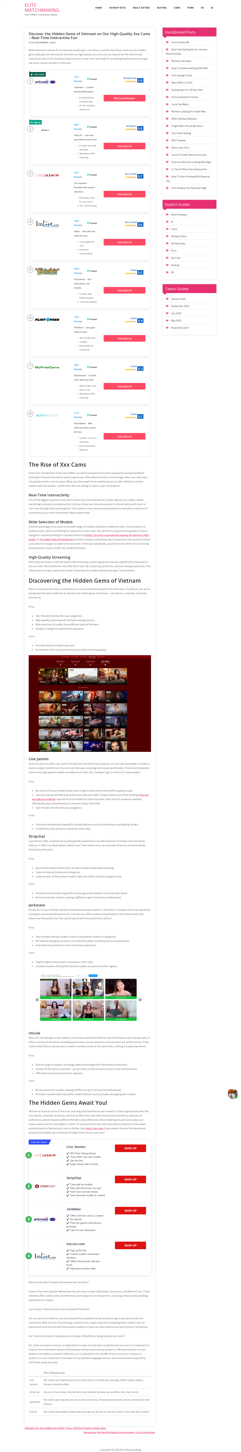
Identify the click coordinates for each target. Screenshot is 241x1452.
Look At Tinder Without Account (189, 155)
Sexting (162, 7)
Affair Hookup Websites (184, 118)
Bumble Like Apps (181, 61)
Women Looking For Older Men (188, 111)
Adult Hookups (179, 214)
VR (202, 7)
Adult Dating (141, 7)
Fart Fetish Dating (181, 133)
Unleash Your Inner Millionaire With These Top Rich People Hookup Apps (65, 1428)
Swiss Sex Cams (94, 1128)
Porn (190, 7)
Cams (177, 7)
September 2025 (180, 306)
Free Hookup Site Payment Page (188, 188)
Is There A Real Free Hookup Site (189, 169)
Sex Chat (175, 258)
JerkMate (74, 1209)
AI (212, 7)
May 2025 (176, 320)
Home (98, 7)
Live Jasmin (76, 1147)
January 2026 (178, 299)
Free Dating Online (181, 75)
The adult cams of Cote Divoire (56, 539)
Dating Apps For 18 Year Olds (187, 90)
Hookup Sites (117, 7)
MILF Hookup (178, 140)
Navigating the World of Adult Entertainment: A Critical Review (119, 1432)
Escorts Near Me (180, 42)
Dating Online (178, 236)
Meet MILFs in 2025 (181, 82)
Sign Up (130, 1148)
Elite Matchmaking (42, 7)
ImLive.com (76, 1244)
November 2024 (180, 327)
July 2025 (176, 313)
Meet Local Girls (180, 147)
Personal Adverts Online (184, 97)
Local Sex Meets (180, 104)
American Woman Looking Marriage (191, 162)
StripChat (74, 1178)
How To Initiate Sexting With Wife (189, 68)
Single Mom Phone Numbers (187, 126)
